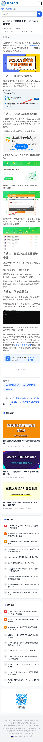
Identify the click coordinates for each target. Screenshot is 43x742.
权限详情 (36, 726)
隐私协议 (29, 726)
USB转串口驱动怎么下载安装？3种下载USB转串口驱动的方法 (23, 578)
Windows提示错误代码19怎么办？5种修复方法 (22, 593)
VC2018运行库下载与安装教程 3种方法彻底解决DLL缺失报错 (23, 644)
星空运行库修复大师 (22, 345)
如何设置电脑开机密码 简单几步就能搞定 (25, 398)
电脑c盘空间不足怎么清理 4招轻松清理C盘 (24, 402)
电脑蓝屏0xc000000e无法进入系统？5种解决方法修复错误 (23, 570)
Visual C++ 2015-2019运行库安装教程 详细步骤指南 (23, 620)
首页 (2, 9)
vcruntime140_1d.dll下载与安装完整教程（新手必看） (22, 628)
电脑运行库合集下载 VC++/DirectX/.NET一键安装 (23, 681)
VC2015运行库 (31, 45)
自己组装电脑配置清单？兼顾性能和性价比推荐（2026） (23, 585)
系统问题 (9, 9)
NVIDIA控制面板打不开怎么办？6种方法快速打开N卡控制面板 (23, 550)
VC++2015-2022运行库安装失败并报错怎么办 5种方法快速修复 (23, 612)
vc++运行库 (8, 389)
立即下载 (20, 146)
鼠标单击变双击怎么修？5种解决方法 (21, 563)
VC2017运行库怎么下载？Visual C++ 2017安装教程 (23, 665)
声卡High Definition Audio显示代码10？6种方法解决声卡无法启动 (23, 535)
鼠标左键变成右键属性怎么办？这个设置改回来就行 (21, 442)
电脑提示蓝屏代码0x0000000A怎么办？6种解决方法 (23, 542)
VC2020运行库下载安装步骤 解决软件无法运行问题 (23, 636)
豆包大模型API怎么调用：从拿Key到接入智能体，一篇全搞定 (20, 503)
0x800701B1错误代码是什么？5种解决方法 (23, 557)
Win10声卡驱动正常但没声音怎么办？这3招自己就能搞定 (23, 527)
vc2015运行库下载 (29, 385)
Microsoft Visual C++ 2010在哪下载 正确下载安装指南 (23, 673)
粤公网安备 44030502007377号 (22, 736)
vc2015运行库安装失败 (12, 385)
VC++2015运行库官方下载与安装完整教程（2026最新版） (22, 657)
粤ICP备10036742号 (29, 731)
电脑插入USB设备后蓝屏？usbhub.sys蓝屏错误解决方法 (21, 473)
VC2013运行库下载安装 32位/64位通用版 (22, 651)
